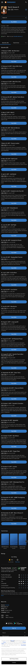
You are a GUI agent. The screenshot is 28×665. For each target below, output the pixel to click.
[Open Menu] (2, 2)
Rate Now (17, 562)
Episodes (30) (5, 42)
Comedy (7, 605)
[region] (14, 650)
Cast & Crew (16, 42)
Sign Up (14, 628)
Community (10, 562)
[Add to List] (26, 9)
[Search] (26, 2)
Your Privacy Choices (14, 658)
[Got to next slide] (26, 541)
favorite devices (17, 36)
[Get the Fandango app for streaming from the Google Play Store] (18, 623)
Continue (14, 662)
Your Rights (23, 645)
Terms (4, 642)
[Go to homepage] (10, 2)
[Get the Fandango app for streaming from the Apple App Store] (9, 623)
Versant (12, 640)
